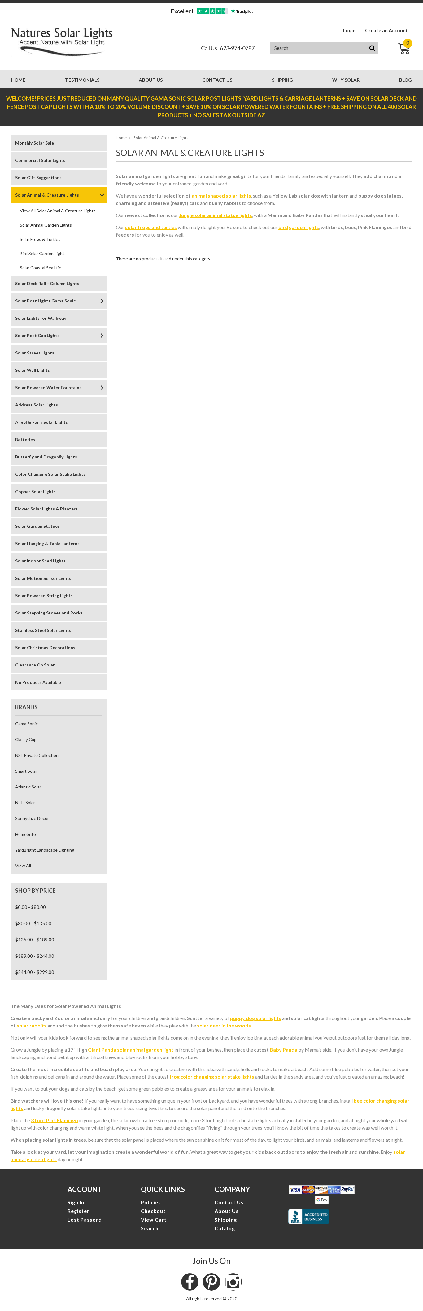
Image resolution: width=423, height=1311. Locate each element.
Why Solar (346, 80)
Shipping (282, 80)
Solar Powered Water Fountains (48, 387)
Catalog (225, 1228)
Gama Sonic (26, 723)
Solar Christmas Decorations (45, 647)
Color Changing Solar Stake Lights (50, 474)
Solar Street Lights (34, 352)
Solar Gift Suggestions (38, 177)
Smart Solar (26, 771)
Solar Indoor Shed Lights (40, 560)
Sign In (76, 1202)
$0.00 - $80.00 (30, 907)
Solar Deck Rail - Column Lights (47, 283)
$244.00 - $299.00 (34, 972)
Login (349, 30)
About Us (151, 80)
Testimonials (82, 80)
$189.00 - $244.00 (34, 956)
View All (23, 865)
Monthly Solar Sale (34, 142)
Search (150, 1228)
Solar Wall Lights (32, 370)
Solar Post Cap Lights (37, 335)
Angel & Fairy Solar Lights (41, 422)
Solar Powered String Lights (44, 595)
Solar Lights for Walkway (40, 318)
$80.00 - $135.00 (33, 923)
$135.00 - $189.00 (34, 939)
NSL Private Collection (37, 755)
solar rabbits (31, 1025)
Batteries (25, 439)
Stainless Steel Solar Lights (43, 630)
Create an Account (386, 30)
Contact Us (217, 80)
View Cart (154, 1219)
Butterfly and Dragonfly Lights (46, 456)
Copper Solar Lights (35, 491)
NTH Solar (25, 802)
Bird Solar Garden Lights (43, 253)
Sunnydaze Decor (32, 818)
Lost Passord (85, 1219)
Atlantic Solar (28, 786)
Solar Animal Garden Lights (46, 225)
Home (18, 80)
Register (78, 1211)
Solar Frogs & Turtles (40, 239)
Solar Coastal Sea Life (40, 267)
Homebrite (25, 834)
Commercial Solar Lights (40, 160)
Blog (405, 80)
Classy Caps (27, 739)
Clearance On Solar (35, 664)
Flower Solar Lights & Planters (46, 508)
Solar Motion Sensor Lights (43, 578)
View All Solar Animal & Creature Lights (58, 210)
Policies (151, 1202)
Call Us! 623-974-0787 (228, 48)
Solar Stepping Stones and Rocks (49, 612)
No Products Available (38, 682)
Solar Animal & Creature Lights (47, 195)
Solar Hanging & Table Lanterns (47, 543)
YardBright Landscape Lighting (44, 850)
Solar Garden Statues (37, 526)
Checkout (153, 1211)
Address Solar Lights (36, 404)
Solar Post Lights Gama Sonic (45, 300)
